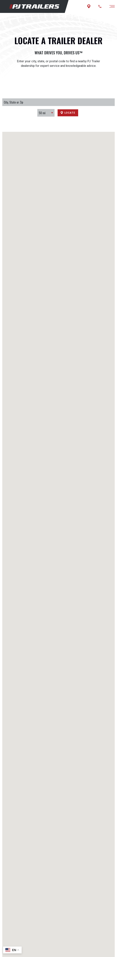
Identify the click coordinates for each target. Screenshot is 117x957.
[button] (58, 598)
